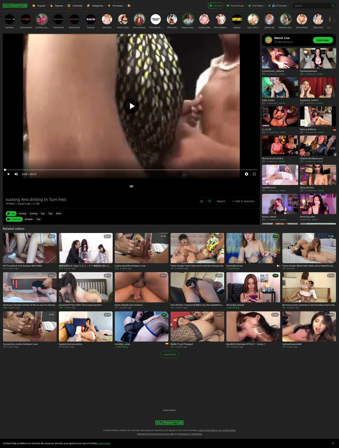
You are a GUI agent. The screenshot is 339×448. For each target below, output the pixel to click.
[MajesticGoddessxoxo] (318, 149)
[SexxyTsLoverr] (318, 207)
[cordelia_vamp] (141, 329)
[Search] (333, 6)
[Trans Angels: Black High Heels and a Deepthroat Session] (309, 251)
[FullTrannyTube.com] (15, 6)
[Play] (131, 106)
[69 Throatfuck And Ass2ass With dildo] (30, 251)
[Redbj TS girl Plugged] (197, 329)
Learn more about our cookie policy (217, 430)
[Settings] (246, 174)
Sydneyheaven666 (292, 344)
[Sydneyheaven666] (309, 329)
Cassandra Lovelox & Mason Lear (20, 344)
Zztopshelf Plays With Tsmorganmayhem (80, 305)
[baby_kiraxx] (280, 91)
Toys (38, 219)
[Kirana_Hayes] (280, 207)
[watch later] (6, 236)
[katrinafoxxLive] (253, 251)
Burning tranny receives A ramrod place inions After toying (308, 305)
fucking (22, 213)
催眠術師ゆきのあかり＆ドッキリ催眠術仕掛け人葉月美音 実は (85, 266)
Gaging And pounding (70, 344)
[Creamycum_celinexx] (280, 62)
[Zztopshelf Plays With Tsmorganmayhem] (85, 290)
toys (50, 213)
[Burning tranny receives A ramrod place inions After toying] (309, 290)
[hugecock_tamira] (318, 91)
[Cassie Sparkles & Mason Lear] (141, 251)
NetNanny (184, 433)
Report (221, 201)
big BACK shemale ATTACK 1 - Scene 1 (245, 344)
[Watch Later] (129, 5)
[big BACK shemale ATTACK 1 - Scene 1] (253, 329)
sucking (33, 213)
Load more (169, 354)
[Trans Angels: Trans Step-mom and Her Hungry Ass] (197, 251)
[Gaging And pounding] (85, 329)
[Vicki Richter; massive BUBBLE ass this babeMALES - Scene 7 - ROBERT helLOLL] (197, 290)
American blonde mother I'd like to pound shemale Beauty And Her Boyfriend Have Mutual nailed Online (29, 305)
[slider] (131, 170)
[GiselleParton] (280, 178)
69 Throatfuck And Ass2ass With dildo (22, 266)
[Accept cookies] (333, 443)
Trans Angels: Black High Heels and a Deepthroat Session (309, 266)
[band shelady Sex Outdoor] (141, 290)
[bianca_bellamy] (318, 120)
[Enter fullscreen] (254, 174)
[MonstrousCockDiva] (280, 149)
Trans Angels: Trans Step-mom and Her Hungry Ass (197, 266)
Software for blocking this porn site (155, 433)
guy (43, 213)
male (58, 213)
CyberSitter (196, 433)
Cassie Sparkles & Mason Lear (130, 266)
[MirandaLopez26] (253, 290)
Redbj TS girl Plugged (182, 344)
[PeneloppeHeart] (318, 62)
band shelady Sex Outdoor (129, 305)
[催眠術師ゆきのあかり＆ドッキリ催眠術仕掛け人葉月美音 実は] (85, 251)
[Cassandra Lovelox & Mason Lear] (30, 329)
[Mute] (16, 174)
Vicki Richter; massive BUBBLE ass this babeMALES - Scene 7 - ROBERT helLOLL (197, 305)
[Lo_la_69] (280, 120)
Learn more (104, 443)
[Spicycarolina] (318, 178)
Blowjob (29, 219)
